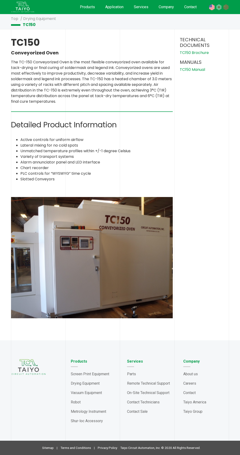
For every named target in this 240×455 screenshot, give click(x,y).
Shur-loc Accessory (87, 421)
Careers (189, 383)
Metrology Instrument (88, 411)
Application (114, 7)
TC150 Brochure (194, 52)
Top (15, 18)
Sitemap (48, 448)
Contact (190, 7)
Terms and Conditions (75, 448)
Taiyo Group (192, 411)
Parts (131, 374)
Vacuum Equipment (86, 393)
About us (190, 374)
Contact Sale (137, 411)
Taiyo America (194, 402)
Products (87, 7)
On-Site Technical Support (148, 393)
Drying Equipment (39, 18)
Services (141, 7)
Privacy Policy (107, 448)
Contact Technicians (143, 402)
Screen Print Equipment (90, 374)
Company (166, 7)
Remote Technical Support (148, 383)
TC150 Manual (192, 69)
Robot (76, 402)
